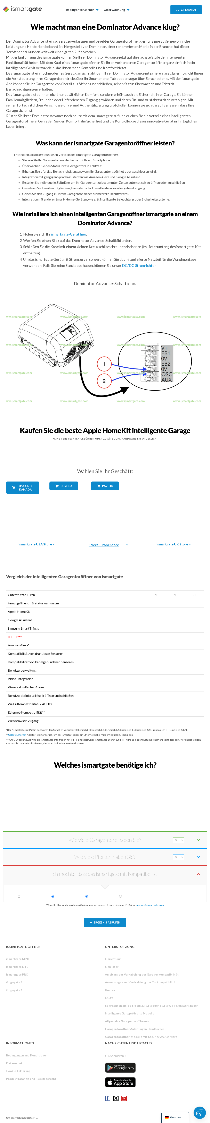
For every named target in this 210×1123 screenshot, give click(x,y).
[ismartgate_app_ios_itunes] (120, 1082)
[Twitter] (116, 1098)
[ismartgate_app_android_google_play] (120, 1068)
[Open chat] (200, 1113)
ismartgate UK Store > (173, 544)
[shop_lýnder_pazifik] (105, 493)
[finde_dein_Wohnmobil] (105, 774)
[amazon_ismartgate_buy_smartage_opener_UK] (173, 523)
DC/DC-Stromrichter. (139, 265)
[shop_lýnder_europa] (63, 493)
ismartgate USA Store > (36, 544)
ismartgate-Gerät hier (68, 234)
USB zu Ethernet (17, 734)
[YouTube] (124, 1098)
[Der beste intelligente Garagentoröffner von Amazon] (36, 523)
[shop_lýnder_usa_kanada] (22, 497)
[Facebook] (107, 1098)
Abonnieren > (116, 1056)
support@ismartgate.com (150, 905)
